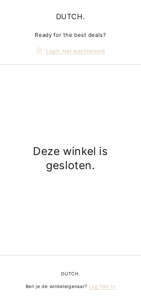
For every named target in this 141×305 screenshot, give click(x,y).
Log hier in (102, 286)
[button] (70, 50)
